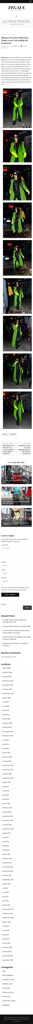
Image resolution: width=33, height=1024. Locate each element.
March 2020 (6, 943)
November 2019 (8, 960)
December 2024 (8, 732)
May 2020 (6, 935)
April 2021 (6, 901)
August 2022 (7, 833)
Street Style (13, 434)
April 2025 (6, 715)
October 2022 (7, 825)
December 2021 (8, 867)
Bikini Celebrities (8, 975)
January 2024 (7, 761)
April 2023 (6, 799)
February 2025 (7, 723)
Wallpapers (6, 1005)
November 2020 (8, 913)
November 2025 (8, 685)
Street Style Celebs (8, 34)
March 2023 (6, 804)
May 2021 (5, 897)
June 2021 (6, 892)
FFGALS (16, 7)
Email (3, 570)
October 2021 (7, 875)
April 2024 (6, 748)
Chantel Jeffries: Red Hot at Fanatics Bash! (17, 626)
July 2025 (6, 702)
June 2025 (6, 706)
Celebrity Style (7, 984)
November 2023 (8, 770)
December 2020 (8, 909)
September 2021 (8, 880)
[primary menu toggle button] (16, 16)
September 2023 (8, 778)
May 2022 (6, 846)
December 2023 (8, 765)
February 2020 (7, 947)
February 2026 (7, 672)
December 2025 (8, 681)
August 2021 (6, 884)
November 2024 (8, 736)
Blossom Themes (17, 1019)
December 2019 (8, 956)
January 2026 (7, 677)
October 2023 (7, 774)
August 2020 (7, 922)
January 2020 (7, 952)
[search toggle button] (30, 1)
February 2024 (7, 757)
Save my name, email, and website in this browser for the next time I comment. (15, 589)
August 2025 (7, 698)
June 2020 (6, 930)
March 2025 (6, 719)
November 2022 (8, 820)
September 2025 (8, 693)
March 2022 (6, 854)
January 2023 (7, 812)
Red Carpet (6, 988)
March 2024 (6, 753)
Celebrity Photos (8, 980)
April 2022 (6, 850)
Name (3, 562)
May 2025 (6, 710)
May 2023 (6, 795)
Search (3, 604)
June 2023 (6, 791)
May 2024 (6, 744)
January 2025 (7, 727)
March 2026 (6, 668)
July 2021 (5, 888)
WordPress (16, 1021)
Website (4, 578)
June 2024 (6, 740)
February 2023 (7, 808)
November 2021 (8, 871)
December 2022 (8, 816)
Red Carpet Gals (8, 992)
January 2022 (7, 863)
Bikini (4, 971)
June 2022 (6, 842)
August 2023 (7, 782)
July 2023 (6, 787)
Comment (4, 545)
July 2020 (6, 926)
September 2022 (8, 829)
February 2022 (7, 858)
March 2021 (6, 905)
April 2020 (6, 939)
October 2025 (7, 689)
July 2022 (6, 837)
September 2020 (8, 918)
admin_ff (6, 46)
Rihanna (5, 434)
